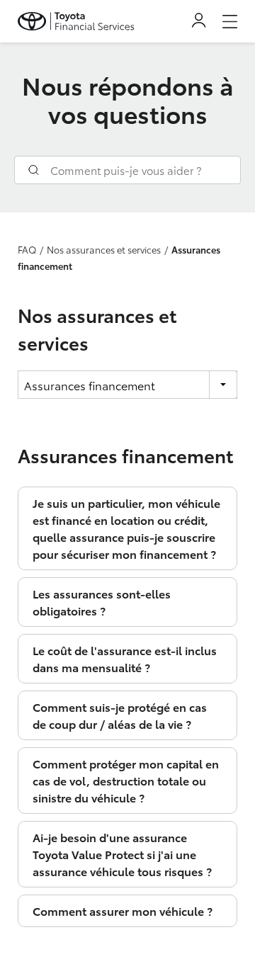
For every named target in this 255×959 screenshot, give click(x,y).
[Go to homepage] (76, 21)
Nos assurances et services (104, 249)
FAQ (27, 249)
